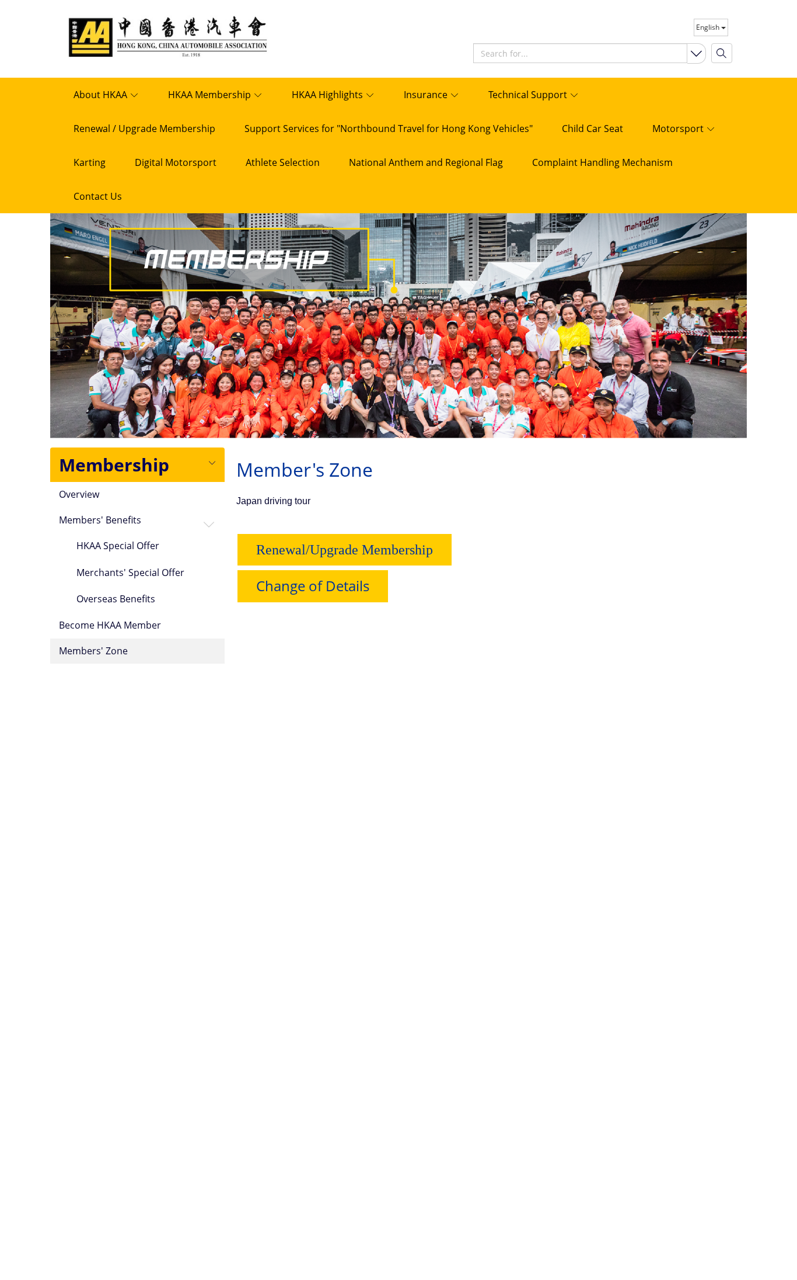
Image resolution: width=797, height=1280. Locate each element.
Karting (90, 162)
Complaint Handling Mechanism (602, 162)
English (708, 27)
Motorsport (679, 128)
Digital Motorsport (175, 162)
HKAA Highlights (328, 94)
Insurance (427, 94)
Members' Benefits (100, 520)
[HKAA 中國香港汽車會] (138, 36)
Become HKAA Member (110, 625)
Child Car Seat (592, 128)
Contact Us (98, 196)
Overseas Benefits (115, 599)
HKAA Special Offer (117, 546)
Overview (79, 495)
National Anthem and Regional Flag (426, 162)
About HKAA (102, 94)
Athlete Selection (283, 162)
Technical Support (528, 94)
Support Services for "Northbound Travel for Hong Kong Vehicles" (388, 128)
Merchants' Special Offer (130, 573)
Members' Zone (93, 651)
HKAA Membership (210, 94)
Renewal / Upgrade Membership (144, 128)
